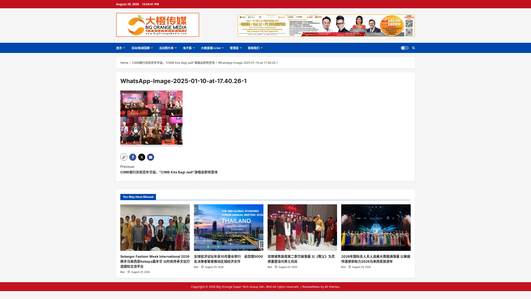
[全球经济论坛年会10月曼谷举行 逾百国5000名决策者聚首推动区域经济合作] (228, 227)
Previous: (169, 169)
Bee (122, 272)
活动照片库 (166, 48)
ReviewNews (311, 287)
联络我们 (253, 48)
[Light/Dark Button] (405, 48)
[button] (413, 48)
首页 (119, 48)
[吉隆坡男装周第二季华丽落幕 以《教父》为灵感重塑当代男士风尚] (302, 227)
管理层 (234, 48)
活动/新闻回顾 (140, 48)
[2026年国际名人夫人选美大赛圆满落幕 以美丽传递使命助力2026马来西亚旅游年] (376, 227)
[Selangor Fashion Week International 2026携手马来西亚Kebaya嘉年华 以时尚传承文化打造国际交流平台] (155, 227)
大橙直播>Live (210, 48)
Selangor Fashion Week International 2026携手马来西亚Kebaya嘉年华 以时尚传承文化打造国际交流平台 (155, 261)
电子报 (187, 48)
